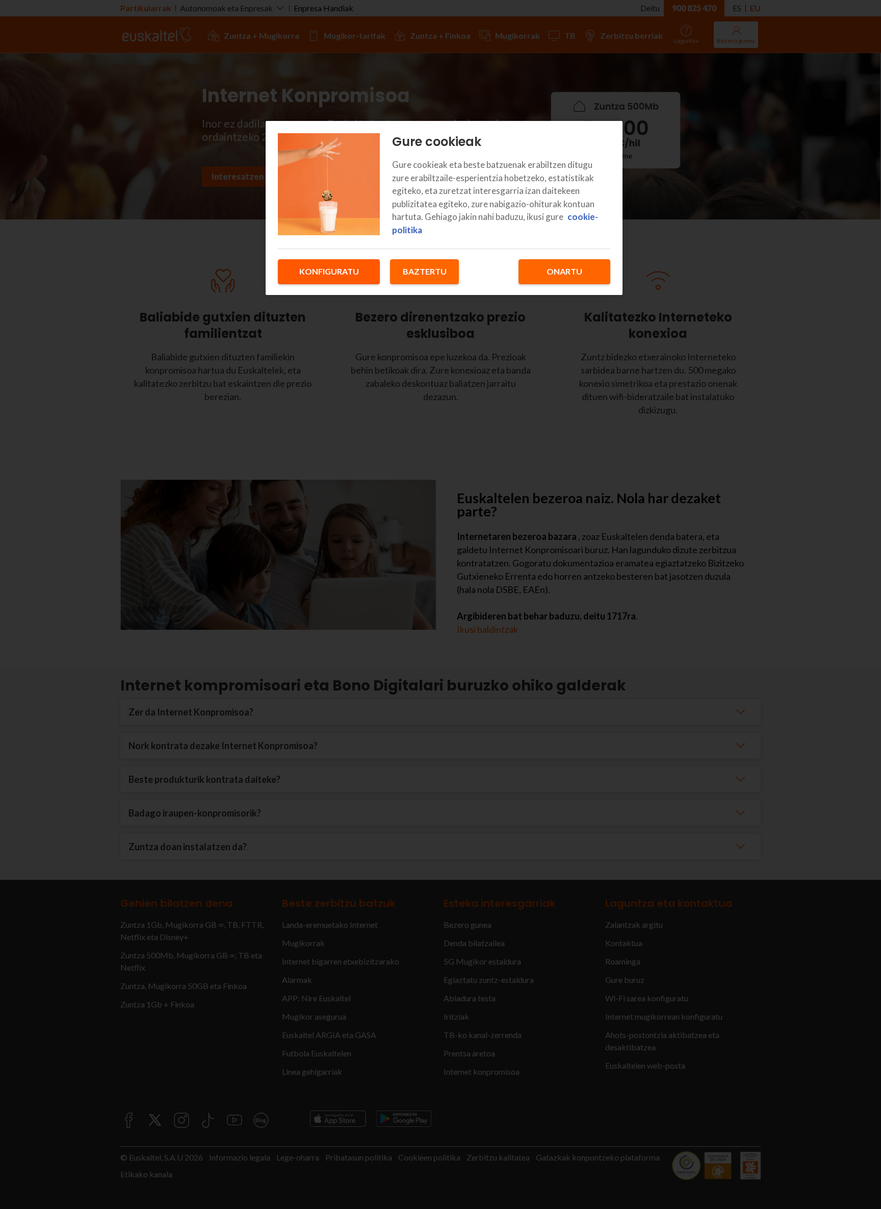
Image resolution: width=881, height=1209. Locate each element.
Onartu (564, 271)
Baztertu (425, 271)
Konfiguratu (329, 271)
